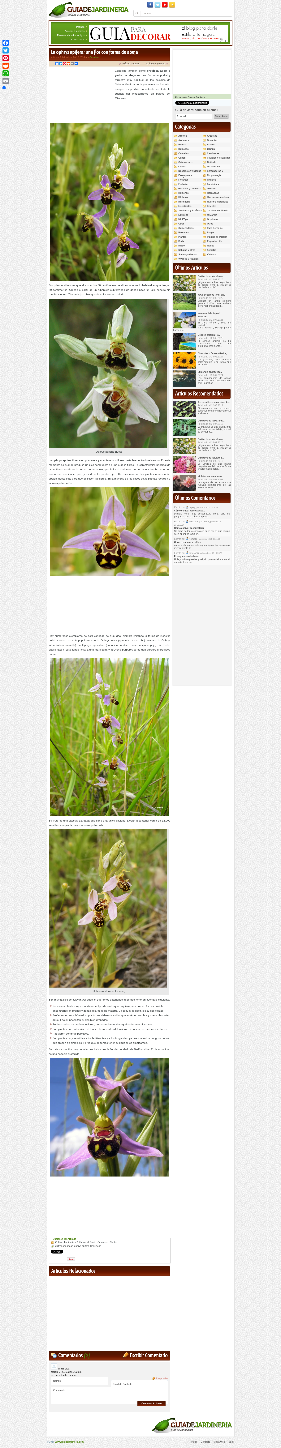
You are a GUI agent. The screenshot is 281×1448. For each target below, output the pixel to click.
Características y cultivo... (188, 542)
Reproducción (214, 241)
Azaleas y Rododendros (185, 142)
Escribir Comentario (149, 1355)
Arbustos (212, 136)
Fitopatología (214, 175)
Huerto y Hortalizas (217, 201)
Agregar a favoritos (74, 31)
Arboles (182, 136)
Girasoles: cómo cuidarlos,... (213, 353)
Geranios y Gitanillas (189, 188)
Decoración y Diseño (189, 171)
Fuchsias (183, 184)
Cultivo (59, 1242)
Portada (80, 27)
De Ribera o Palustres (213, 168)
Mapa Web (219, 1442)
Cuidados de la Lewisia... (211, 457)
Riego (181, 245)
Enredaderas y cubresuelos (215, 173)
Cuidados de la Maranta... (211, 420)
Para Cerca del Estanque (215, 230)
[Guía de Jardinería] (89, 10)
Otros (181, 223)
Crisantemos (185, 162)
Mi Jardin (91, 1242)
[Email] (5, 81)
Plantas (113, 1242)
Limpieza (183, 215)
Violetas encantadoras (210, 476)
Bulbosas (183, 149)
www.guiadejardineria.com (69, 1442)
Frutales (211, 179)
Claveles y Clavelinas (219, 157)
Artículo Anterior (131, 63)
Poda (181, 241)
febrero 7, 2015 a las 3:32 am (66, 1372)
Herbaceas (213, 193)
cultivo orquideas (64, 1246)
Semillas (211, 250)
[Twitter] (5, 50)
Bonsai (182, 144)
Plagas (210, 232)
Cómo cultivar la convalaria (189, 528)
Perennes (183, 232)
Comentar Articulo (151, 1403)
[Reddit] (5, 66)
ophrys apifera (81, 1246)
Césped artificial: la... (209, 335)
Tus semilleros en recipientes (214, 402)
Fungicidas (213, 184)
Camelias (183, 153)
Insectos (211, 206)
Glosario (211, 188)
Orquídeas (102, 1242)
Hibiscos (183, 197)
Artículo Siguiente (155, 63)
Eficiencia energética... (210, 372)
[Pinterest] (5, 58)
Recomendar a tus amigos (70, 35)
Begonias (212, 140)
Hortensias (184, 201)
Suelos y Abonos (187, 254)
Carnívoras (213, 153)
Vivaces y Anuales (188, 259)
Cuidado (211, 162)
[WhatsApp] (5, 73)
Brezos (211, 144)
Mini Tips (183, 219)
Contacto (205, 1442)
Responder (162, 1378)
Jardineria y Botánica (75, 1242)
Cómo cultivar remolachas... (189, 510)
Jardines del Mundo (217, 210)
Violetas (211, 254)
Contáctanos (77, 39)
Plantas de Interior (217, 237)
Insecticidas (185, 206)
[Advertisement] (81, 95)
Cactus (211, 149)
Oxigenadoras (186, 228)
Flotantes (183, 179)
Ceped (181, 157)
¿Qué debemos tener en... (211, 294)
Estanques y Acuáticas (185, 177)
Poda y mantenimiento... (187, 556)
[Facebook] (5, 43)
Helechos (183, 193)
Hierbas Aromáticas (218, 197)
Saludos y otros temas (186, 252)
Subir (231, 1442)
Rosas (210, 245)
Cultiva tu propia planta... (211, 276)
